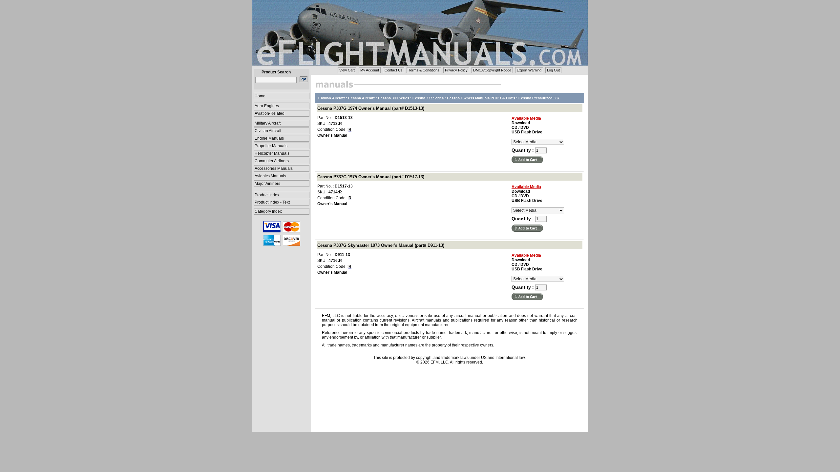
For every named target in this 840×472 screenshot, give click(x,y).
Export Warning (529, 70)
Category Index (268, 211)
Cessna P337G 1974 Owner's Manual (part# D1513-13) (370, 108)
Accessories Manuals (274, 168)
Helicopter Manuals (272, 153)
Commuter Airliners (272, 161)
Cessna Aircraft (361, 98)
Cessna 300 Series (393, 98)
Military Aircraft (268, 123)
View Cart (347, 70)
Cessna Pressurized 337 (538, 98)
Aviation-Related (269, 113)
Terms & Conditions (423, 70)
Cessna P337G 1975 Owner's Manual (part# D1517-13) (370, 176)
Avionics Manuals (270, 176)
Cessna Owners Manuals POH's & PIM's (481, 98)
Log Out (553, 70)
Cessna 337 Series (428, 98)
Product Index (267, 195)
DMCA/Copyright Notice (492, 70)
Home (260, 96)
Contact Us (394, 70)
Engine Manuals (269, 138)
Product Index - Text (272, 202)
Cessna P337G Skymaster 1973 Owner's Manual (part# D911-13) (380, 245)
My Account (369, 70)
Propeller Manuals (271, 146)
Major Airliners (267, 183)
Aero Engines (267, 106)
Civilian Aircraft (268, 130)
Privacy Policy (456, 70)
